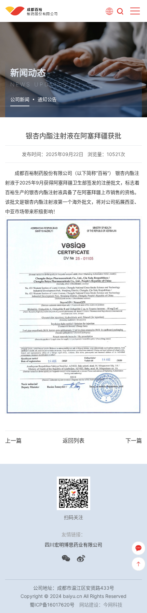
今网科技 (112, 605)
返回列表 (73, 440)
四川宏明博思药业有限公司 (73, 545)
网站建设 (88, 605)
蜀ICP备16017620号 (52, 605)
